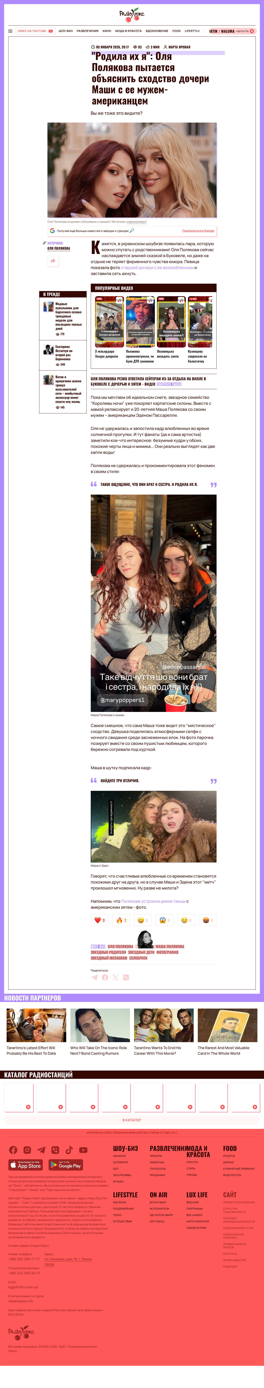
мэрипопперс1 (137, 222)
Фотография (167, 952)
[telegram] (94, 977)
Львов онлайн (196, 1228)
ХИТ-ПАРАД (157, 1221)
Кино (107, 31)
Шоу (116, 1168)
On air (158, 1194)
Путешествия (122, 1221)
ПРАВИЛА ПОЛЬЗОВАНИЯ (239, 1202)
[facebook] (105, 977)
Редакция (230, 1266)
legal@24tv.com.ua (23, 1287)
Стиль (190, 1168)
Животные (157, 1162)
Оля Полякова (58, 248)
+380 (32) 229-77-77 (24, 1259)
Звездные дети (141, 952)
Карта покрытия (197, 1221)
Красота (192, 1162)
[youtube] (83, 1150)
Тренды (191, 1175)
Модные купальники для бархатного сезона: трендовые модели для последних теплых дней (68, 316)
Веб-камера (194, 1215)
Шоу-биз (66, 31)
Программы (194, 1208)
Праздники (157, 1175)
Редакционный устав (238, 1228)
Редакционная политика (233, 1236)
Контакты (230, 1254)
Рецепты (229, 1156)
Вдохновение (157, 31)
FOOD (176, 31)
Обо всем (119, 1202)
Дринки (228, 1162)
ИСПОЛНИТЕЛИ (159, 1208)
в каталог (132, 1120)
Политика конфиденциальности (239, 1220)
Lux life (196, 1194)
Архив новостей (234, 1260)
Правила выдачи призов (234, 1246)
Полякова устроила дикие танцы (153, 901)
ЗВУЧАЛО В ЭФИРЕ (161, 1215)
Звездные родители (108, 952)
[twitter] (115, 977)
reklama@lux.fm (20, 1301)
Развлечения (87, 31)
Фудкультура (232, 1175)
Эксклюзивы (122, 1175)
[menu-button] (10, 31)
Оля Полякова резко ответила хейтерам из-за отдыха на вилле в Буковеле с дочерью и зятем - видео (148, 381)
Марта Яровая (179, 47)
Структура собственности (234, 1210)
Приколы (156, 1156)
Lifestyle (192, 31)
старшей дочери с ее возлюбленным (157, 267)
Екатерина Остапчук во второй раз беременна (63, 352)
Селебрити (138, 958)
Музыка (118, 1181)
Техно (117, 1215)
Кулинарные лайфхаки (239, 1168)
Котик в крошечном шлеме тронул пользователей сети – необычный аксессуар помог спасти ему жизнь (68, 389)
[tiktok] (69, 1150)
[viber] (126, 977)
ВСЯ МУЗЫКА (158, 1202)
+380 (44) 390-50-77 (24, 1273)
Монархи (119, 1156)
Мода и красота (128, 31)
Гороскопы (158, 1168)
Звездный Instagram (109, 958)
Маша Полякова (170, 946)
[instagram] (27, 1150)
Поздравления (123, 1208)
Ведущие (192, 1202)
